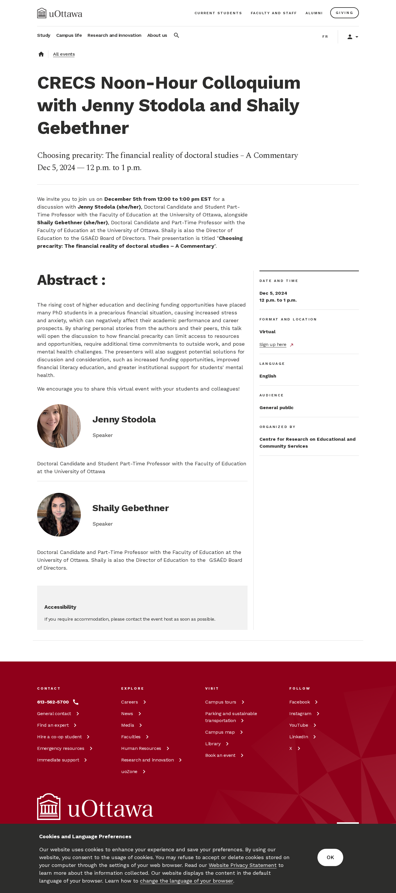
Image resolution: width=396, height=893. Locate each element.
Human (141, 748)
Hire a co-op (59, 736)
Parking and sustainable (231, 717)
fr (325, 36)
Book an (220, 755)
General (54, 713)
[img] (59, 13)
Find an (52, 725)
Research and (147, 760)
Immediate (58, 760)
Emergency (60, 748)
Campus (220, 702)
